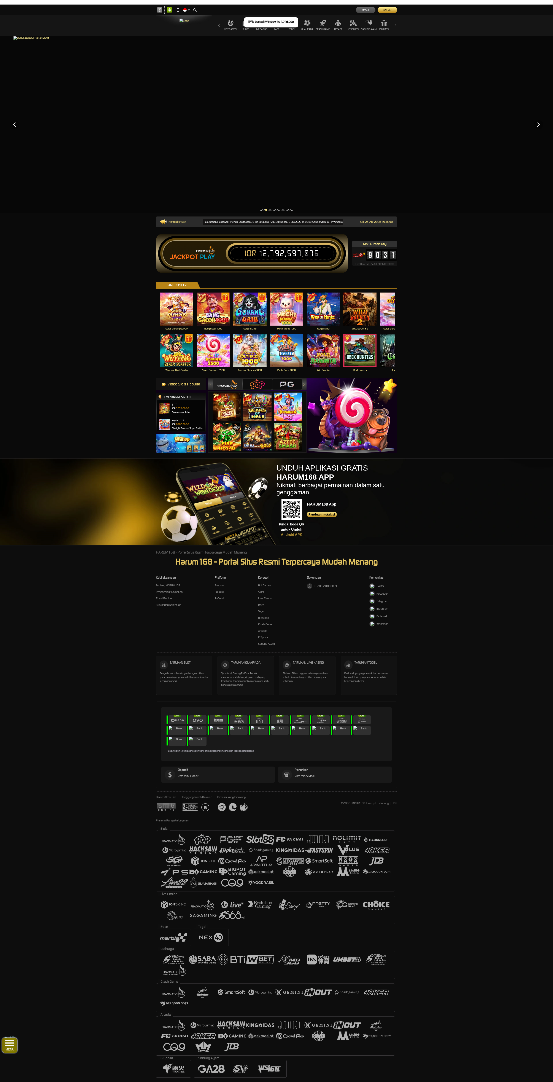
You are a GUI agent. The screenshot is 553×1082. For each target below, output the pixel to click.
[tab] (227, 384)
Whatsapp (382, 624)
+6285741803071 (325, 586)
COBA (229, 402)
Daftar (387, 9)
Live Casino (265, 598)
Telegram (382, 601)
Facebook (382, 593)
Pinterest (382, 616)
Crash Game (323, 29)
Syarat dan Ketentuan (168, 605)
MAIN (179, 309)
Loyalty (219, 592)
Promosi (384, 29)
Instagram (382, 609)
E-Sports (353, 29)
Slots (261, 592)
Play (207, 257)
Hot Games (230, 29)
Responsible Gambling (169, 592)
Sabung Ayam (369, 29)
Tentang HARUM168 (168, 585)
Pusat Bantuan (164, 598)
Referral (219, 598)
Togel (261, 611)
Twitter (380, 586)
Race (261, 605)
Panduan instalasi (321, 514)
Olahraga (307, 29)
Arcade (338, 29)
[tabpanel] (276, 124)
